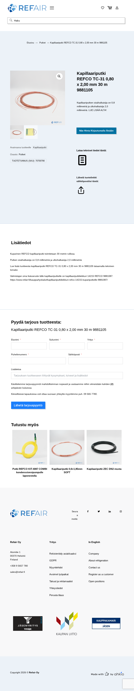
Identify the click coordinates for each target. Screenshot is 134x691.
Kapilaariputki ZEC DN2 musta (104, 468)
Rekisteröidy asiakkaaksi (62, 553)
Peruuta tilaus (56, 595)
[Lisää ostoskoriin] (43, 434)
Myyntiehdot (55, 567)
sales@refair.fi (17, 572)
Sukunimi (54, 339)
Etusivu (30, 42)
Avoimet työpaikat (58, 574)
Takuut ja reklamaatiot (61, 581)
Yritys (90, 339)
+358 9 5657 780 (19, 565)
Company (94, 553)
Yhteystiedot (56, 588)
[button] (59, 76)
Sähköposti (74, 354)
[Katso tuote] (43, 441)
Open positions (97, 581)
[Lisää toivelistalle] (43, 448)
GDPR (53, 560)
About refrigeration (98, 560)
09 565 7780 (90, 394)
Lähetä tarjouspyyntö (28, 405)
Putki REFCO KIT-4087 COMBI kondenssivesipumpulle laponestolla (29, 472)
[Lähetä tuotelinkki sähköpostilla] (81, 194)
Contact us (94, 567)
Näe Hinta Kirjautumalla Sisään (96, 130)
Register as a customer (101, 574)
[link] (27, 623)
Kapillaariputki (39, 147)
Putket (42, 42)
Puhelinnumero (19, 354)
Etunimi (15, 339)
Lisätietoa (16, 369)
